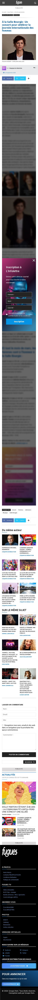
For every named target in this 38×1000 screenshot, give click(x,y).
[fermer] (34, 260)
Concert (14, 510)
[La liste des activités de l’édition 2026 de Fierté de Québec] (28, 565)
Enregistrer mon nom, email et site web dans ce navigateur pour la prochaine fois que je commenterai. (18, 727)
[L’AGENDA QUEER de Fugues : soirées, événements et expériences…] (28, 539)
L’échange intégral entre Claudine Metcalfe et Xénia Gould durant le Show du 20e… (9, 599)
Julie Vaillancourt (26, 656)
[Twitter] (20, 953)
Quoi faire (10, 12)
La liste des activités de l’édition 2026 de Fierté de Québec (27, 574)
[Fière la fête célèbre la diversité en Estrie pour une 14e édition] (28, 588)
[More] (28, 78)
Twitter (24, 953)
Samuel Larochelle (8, 633)
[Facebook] (3, 950)
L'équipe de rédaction (15, 68)
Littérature (28, 510)
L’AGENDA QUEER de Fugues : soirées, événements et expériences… (24, 820)
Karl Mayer (5, 664)
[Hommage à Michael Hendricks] (10, 539)
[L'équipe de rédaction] (4, 68)
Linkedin (7, 953)
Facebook (8, 950)
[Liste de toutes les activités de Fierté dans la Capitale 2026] (10, 565)
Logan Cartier (24, 694)
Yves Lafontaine (25, 635)
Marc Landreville (7, 685)
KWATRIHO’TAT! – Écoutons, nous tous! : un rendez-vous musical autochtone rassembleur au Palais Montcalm (26, 687)
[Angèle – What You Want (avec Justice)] (10, 673)
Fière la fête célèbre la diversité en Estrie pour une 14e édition (27, 597)
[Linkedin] (3, 953)
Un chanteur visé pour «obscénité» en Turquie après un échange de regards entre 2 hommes (26, 832)
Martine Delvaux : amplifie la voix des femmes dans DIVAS (9, 629)
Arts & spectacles (19, 12)
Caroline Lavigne (6, 814)
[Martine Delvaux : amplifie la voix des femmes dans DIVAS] (10, 619)
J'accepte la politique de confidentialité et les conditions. (19, 314)
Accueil (4, 12)
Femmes (20, 510)
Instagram (25, 950)
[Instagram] (20, 950)
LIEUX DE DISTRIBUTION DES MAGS (16, 959)
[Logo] (19, 2)
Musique (16, 15)
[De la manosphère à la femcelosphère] (28, 644)
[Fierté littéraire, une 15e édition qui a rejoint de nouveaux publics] (28, 619)
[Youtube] (3, 955)
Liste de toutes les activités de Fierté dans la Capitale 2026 (9, 574)
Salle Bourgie (13, 512)
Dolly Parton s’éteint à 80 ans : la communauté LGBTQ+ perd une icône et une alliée (18, 809)
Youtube (7, 955)
